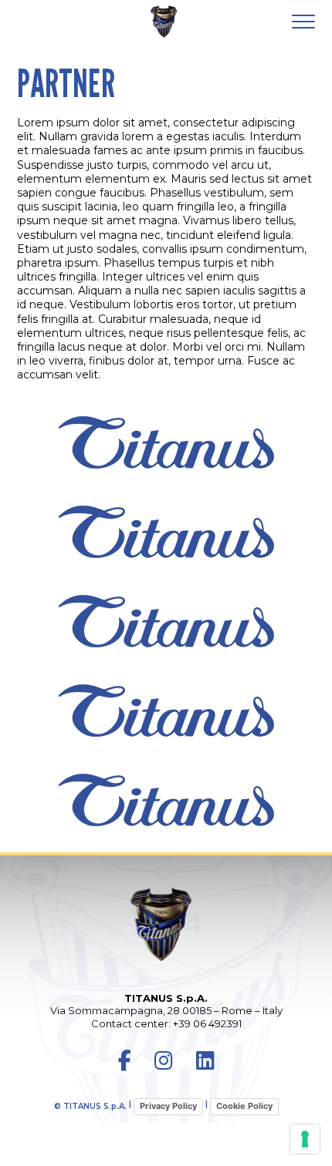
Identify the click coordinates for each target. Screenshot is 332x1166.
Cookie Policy (244, 1105)
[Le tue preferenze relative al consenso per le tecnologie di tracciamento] (305, 1139)
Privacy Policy (168, 1105)
